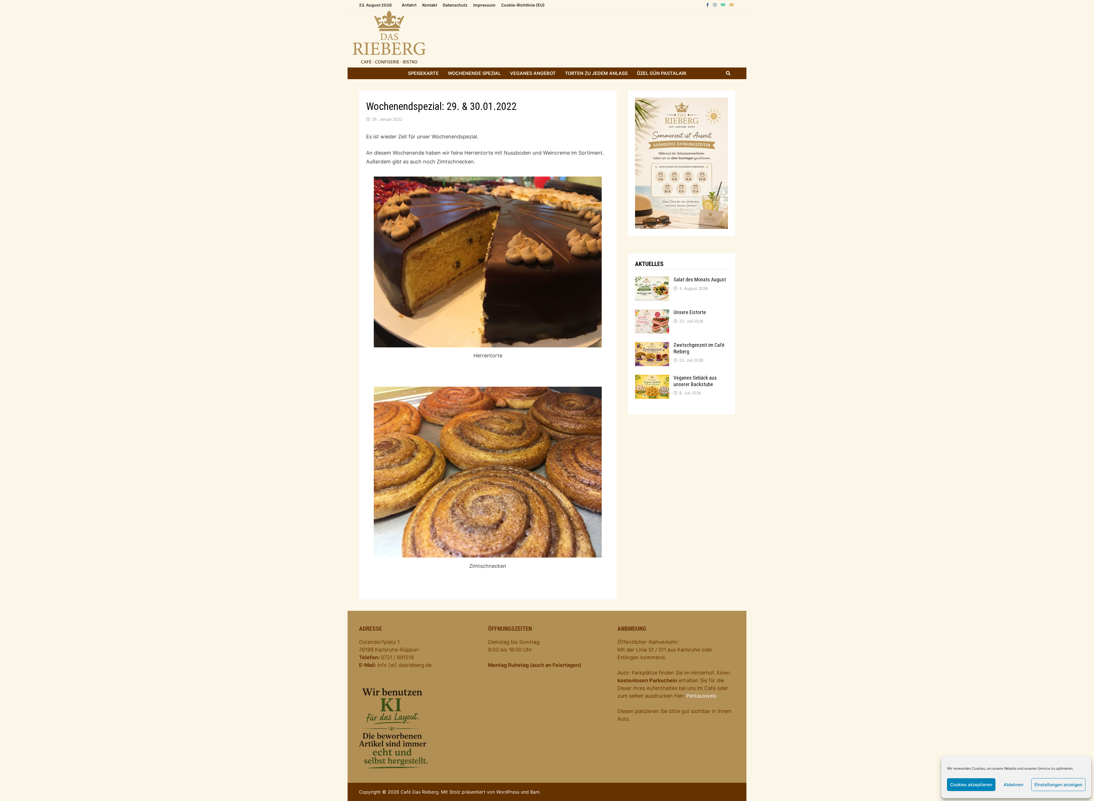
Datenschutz (455, 5)
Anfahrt (409, 5)
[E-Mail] (731, 4)
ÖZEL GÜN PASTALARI (661, 73)
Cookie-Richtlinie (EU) (523, 5)
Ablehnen (1013, 784)
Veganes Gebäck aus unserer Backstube (695, 381)
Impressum (484, 5)
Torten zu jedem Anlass (596, 73)
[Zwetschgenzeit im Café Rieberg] (652, 354)
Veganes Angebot (533, 73)
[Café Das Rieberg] (547, 38)
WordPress (507, 792)
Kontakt (429, 5)
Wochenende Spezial (474, 73)
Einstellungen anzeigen (1058, 784)
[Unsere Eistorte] (652, 321)
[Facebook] (708, 4)
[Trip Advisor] (723, 4)
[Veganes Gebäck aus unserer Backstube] (652, 387)
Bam (535, 792)
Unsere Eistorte (689, 312)
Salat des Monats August (699, 279)
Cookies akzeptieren (971, 784)
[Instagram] (715, 4)
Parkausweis (701, 696)
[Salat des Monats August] (652, 288)
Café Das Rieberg (419, 792)
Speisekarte (423, 73)
